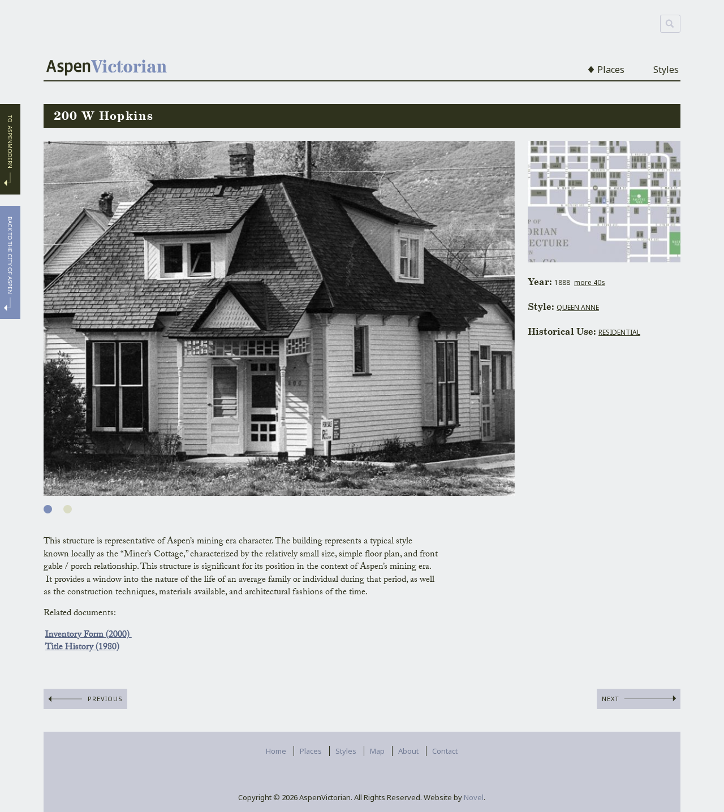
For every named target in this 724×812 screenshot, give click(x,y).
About (408, 751)
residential (619, 332)
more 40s (589, 282)
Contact (445, 751)
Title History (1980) (82, 647)
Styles (666, 69)
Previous (105, 698)
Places (610, 69)
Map (377, 751)
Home (276, 751)
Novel (474, 797)
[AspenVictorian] (106, 69)
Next (610, 698)
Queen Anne (578, 307)
